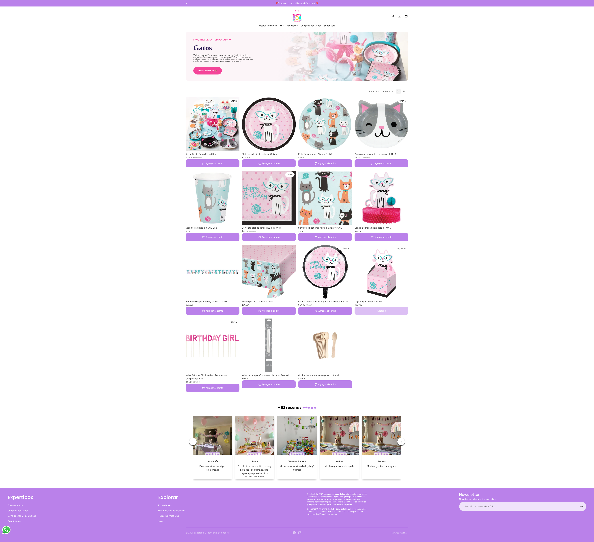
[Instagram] (300, 533)
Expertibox (199, 532)
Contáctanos (14, 521)
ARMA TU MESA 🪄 (207, 70)
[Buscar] (393, 16)
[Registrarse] (581, 506)
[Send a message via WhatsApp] (6, 530)
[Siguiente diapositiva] (234, 124)
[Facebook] (294, 533)
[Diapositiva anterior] (190, 124)
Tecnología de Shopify (217, 532)
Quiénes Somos (15, 505)
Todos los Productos (168, 515)
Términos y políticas (399, 533)
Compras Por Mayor (18, 510)
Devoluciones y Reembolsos (22, 515)
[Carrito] (406, 16)
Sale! (160, 521)
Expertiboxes (165, 505)
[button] (387, 91)
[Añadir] (234, 146)
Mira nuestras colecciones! (171, 510)
